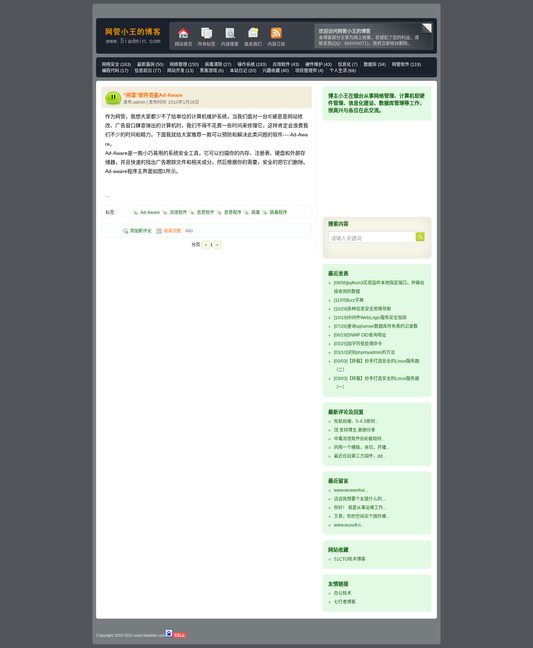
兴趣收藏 (276, 70)
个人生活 (343, 70)
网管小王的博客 (132, 36)
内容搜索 (230, 44)
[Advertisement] (377, 171)
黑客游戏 (212, 70)
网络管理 (184, 64)
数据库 (375, 64)
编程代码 (115, 70)
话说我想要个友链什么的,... (360, 499)
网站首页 (183, 44)
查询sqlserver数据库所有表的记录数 (376, 326)
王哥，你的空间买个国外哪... (361, 516)
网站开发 (180, 70)
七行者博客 (345, 601)
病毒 (255, 212)
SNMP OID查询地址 (360, 335)
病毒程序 (278, 212)
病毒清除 (218, 64)
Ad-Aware (150, 212)
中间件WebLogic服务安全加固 (370, 317)
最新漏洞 (150, 64)
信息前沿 (148, 70)
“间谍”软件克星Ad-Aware (153, 95)
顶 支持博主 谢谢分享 (354, 430)
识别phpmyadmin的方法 (364, 352)
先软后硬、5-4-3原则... (356, 421)
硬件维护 (318, 64)
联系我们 (253, 44)
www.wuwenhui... (351, 490)
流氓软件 (178, 212)
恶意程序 (232, 212)
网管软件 (406, 64)
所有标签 (206, 44)
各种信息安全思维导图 (362, 308)
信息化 (348, 64)
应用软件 (286, 64)
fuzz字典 (349, 300)
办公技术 (342, 593)
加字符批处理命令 (358, 343)
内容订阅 (276, 44)
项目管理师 (309, 70)
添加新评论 (141, 231)
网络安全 (116, 64)
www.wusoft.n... (349, 525)
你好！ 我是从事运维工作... (360, 507)
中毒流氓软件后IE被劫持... (359, 438)
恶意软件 (205, 212)
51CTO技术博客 (349, 559)
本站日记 (243, 70)
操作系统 (251, 64)
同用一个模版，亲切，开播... (361, 447)
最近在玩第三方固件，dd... (360, 456)
